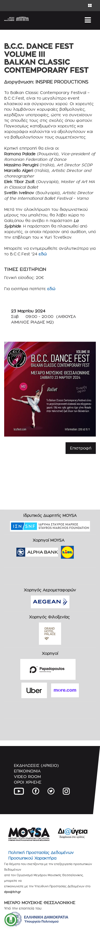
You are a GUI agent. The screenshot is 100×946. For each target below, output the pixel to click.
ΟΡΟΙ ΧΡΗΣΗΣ (27, 782)
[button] (11, 920)
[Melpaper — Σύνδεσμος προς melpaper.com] (83, 550)
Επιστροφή (80, 448)
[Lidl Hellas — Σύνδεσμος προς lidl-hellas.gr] (59, 550)
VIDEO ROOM (27, 776)
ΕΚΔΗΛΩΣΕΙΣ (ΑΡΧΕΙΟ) (36, 765)
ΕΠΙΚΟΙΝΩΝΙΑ (27, 771)
